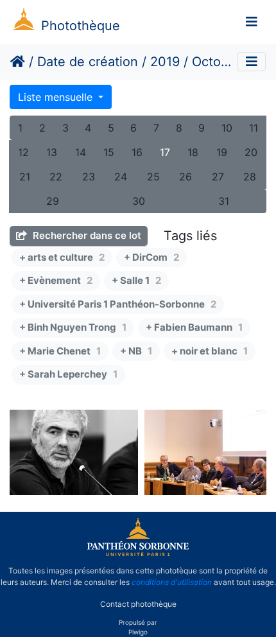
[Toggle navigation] (251, 21)
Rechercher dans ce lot (85, 235)
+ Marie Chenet (60, 351)
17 (165, 152)
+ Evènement (55, 280)
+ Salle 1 (136, 280)
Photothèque (80, 25)
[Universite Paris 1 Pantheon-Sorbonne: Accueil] (138, 553)
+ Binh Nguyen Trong (72, 327)
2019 (165, 61)
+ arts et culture (62, 257)
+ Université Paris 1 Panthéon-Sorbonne (117, 304)
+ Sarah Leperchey (68, 374)
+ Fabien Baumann (194, 327)
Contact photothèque (138, 604)
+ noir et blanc (209, 351)
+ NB (136, 351)
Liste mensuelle (57, 97)
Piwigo (138, 632)
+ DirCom (151, 257)
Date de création (87, 61)
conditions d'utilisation (172, 582)
